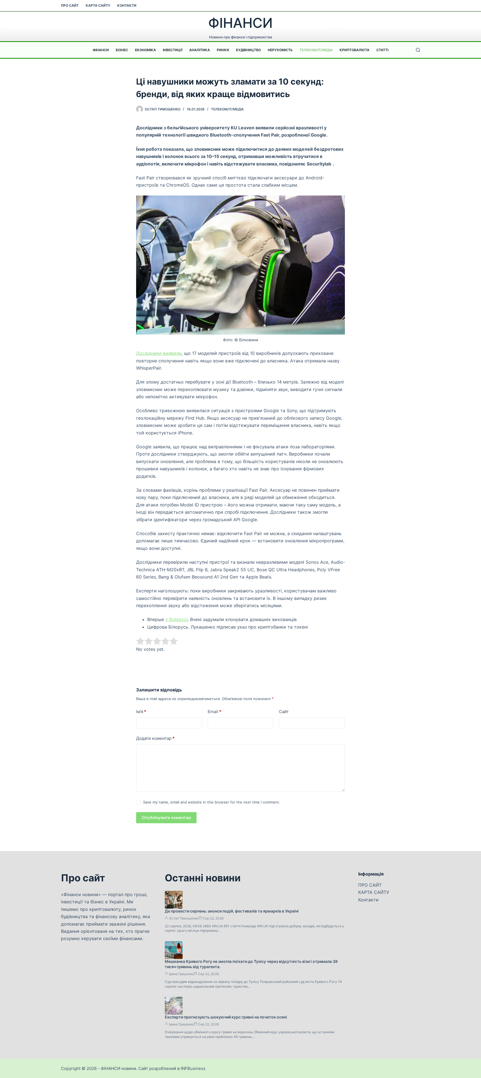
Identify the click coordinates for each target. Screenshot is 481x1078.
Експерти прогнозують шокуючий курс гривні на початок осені (226, 1017)
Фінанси (101, 50)
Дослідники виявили (158, 353)
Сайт (284, 711)
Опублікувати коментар (166, 817)
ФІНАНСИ (240, 23)
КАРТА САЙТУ (98, 5)
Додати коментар (155, 738)
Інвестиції (172, 50)
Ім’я (141, 711)
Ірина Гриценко (181, 974)
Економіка (145, 50)
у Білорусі (176, 619)
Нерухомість (280, 50)
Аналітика (199, 50)
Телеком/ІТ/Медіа (316, 50)
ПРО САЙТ (70, 5)
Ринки (223, 50)
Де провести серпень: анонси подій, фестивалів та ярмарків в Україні (232, 911)
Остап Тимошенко (183, 918)
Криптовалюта (354, 50)
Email (214, 711)
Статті (382, 50)
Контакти (126, 5)
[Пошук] (418, 50)
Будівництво (248, 50)
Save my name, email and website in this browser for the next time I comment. (211, 802)
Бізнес (122, 50)
